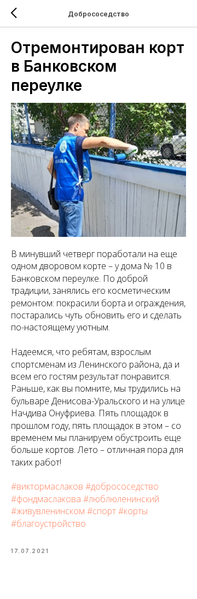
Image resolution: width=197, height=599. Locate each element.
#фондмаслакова (46, 499)
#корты (133, 511)
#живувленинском (48, 511)
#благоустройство (48, 523)
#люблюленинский (121, 499)
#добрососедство (122, 486)
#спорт (101, 511)
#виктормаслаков (47, 486)
